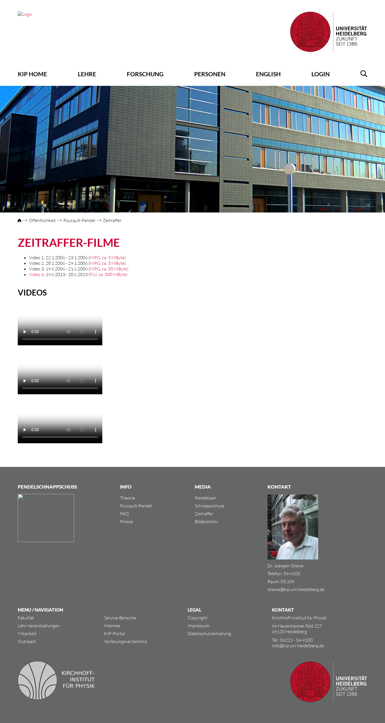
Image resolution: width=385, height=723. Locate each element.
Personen (209, 73)
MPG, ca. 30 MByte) (109, 269)
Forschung (145, 73)
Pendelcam (205, 498)
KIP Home (32, 73)
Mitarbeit (27, 633)
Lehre (87, 73)
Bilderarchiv (206, 521)
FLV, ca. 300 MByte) (109, 274)
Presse (126, 521)
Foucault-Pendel (79, 220)
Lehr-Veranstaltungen (39, 625)
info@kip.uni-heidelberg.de (298, 645)
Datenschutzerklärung (209, 633)
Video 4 (36, 274)
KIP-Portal (114, 633)
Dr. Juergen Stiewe (285, 565)
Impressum (198, 625)
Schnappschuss (209, 506)
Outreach (27, 641)
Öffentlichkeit (42, 220)
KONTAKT (283, 609)
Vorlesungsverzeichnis (125, 641)
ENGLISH (268, 73)
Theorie (127, 498)
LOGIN (320, 73)
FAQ (124, 513)
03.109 (287, 581)
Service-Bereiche (120, 618)
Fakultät (26, 618)
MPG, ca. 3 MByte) (108, 257)
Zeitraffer (112, 220)
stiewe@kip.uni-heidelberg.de (295, 589)
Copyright (197, 618)
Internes (112, 625)
